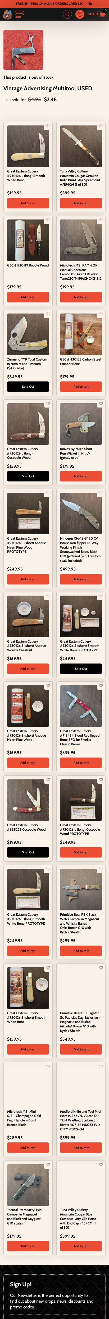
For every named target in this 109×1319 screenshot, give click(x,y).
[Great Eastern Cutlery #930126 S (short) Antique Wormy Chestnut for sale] (28, 616)
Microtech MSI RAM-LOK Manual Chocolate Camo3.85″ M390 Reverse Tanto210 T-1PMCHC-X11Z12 (81, 271)
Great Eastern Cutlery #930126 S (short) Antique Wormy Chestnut (26, 645)
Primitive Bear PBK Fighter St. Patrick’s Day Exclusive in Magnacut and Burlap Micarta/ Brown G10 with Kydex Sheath (80, 1022)
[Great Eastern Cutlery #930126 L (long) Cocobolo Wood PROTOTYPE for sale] (81, 799)
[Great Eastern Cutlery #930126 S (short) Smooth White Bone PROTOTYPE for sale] (81, 616)
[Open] (19, 14)
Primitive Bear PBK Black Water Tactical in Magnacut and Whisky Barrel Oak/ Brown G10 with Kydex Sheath (79, 923)
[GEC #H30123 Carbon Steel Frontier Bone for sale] (81, 333)
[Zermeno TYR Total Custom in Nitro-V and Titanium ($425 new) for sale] (28, 333)
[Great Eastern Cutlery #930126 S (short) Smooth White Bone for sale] (28, 987)
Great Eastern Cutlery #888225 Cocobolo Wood (26, 827)
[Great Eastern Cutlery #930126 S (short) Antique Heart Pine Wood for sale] (28, 705)
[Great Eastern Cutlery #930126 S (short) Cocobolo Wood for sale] (81, 1282)
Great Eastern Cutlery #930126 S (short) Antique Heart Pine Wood (26, 735)
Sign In (79, 14)
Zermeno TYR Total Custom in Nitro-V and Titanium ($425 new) (27, 363)
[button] (28, 203)
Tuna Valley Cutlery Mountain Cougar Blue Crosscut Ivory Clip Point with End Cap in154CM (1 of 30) (78, 1218)
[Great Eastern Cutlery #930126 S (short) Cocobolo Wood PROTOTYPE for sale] (28, 1282)
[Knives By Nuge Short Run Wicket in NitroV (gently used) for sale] (81, 423)
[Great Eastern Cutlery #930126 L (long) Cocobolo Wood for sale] (28, 423)
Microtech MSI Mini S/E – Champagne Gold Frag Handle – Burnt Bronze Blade (24, 1118)
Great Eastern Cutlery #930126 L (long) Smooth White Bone (26, 175)
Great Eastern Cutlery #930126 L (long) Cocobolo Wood (22, 453)
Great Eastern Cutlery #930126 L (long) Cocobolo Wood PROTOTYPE (80, 829)
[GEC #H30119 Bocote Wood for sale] (28, 239)
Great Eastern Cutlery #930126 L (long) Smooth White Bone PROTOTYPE (26, 918)
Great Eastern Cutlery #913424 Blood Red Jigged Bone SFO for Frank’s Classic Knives (79, 737)
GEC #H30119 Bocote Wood (28, 265)
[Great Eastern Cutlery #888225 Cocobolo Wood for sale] (28, 799)
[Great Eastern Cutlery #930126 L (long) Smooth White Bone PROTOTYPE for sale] (28, 889)
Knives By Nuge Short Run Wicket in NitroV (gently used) (76, 453)
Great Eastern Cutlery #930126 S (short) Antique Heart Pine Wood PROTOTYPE (26, 545)
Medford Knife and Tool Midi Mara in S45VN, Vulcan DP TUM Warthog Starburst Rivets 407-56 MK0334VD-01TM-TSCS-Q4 (80, 1120)
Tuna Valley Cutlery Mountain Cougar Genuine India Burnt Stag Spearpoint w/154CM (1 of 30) (80, 177)
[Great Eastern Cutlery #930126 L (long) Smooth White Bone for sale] (28, 145)
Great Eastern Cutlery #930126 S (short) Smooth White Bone (26, 1017)
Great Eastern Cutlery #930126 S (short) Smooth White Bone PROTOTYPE (79, 645)
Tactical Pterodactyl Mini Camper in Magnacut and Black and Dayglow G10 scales (24, 1216)
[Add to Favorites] (48, 126)
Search (67, 14)
